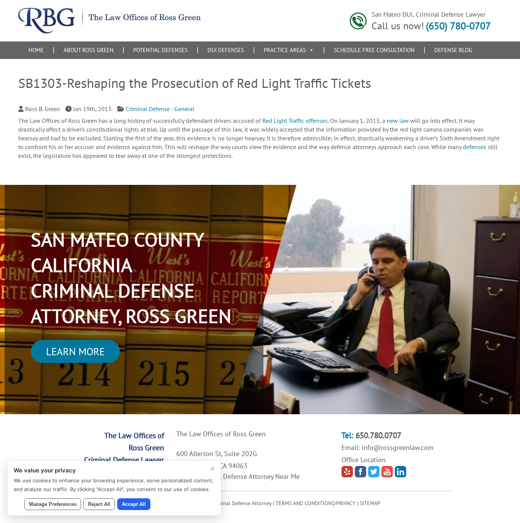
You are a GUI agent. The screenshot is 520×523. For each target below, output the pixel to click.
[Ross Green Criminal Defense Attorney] (109, 31)
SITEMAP (370, 503)
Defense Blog (453, 50)
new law (398, 120)
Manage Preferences (53, 504)
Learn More (75, 351)
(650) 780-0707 (458, 25)
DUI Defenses (225, 50)
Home (36, 50)
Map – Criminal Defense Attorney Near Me (238, 476)
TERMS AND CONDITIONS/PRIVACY (316, 503)
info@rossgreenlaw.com (398, 447)
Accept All (134, 504)
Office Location (363, 459)
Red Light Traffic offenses (295, 120)
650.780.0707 (378, 435)
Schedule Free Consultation (374, 50)
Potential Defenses (160, 50)
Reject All (99, 504)
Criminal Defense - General (160, 109)
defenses (474, 147)
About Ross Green (88, 50)
